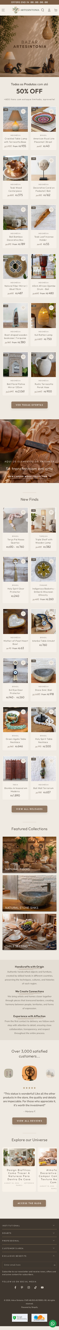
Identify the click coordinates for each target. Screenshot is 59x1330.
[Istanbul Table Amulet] (43, 621)
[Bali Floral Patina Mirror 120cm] (15, 365)
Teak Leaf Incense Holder (44, 238)
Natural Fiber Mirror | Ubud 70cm (16, 287)
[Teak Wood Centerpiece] (15, 168)
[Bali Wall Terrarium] (43, 769)
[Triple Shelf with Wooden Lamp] (43, 520)
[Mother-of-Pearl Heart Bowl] (15, 621)
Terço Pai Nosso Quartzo (15, 541)
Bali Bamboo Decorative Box (15, 238)
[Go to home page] (25, 10)
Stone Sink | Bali (43, 690)
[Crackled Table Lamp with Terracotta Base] (15, 119)
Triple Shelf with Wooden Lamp (44, 541)
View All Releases (29, 809)
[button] (42, 10)
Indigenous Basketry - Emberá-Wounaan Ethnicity (43, 592)
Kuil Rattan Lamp (44, 334)
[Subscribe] (55, 1269)
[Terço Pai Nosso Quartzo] (15, 520)
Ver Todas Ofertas (29, 405)
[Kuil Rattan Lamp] (43, 315)
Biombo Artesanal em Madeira (15, 790)
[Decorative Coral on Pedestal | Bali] (43, 168)
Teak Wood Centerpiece (15, 189)
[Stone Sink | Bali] (43, 670)
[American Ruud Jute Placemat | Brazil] (43, 119)
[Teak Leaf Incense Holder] (43, 217)
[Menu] (3, 10)
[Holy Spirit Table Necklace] (43, 719)
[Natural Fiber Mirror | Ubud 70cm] (15, 266)
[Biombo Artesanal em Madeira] (15, 769)
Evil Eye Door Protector (16, 692)
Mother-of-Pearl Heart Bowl (16, 642)
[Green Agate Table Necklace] (15, 719)
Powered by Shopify (29, 1311)
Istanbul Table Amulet (43, 640)
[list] (30, 999)
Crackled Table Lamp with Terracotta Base (15, 140)
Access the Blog (30, 1207)
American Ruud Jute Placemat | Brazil (44, 140)
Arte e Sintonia (17, 1304)
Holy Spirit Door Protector (16, 590)
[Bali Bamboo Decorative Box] (15, 217)
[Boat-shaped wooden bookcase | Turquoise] (15, 315)
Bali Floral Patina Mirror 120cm (16, 386)
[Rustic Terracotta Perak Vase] (43, 365)
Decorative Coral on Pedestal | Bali (44, 189)
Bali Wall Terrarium (43, 788)
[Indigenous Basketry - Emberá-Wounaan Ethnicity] (43, 569)
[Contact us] (52, 1323)
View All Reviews (29, 1124)
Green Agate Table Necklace (16, 741)
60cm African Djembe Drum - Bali (44, 287)
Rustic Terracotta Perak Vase (44, 386)
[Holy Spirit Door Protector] (15, 569)
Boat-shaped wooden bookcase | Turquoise (15, 336)
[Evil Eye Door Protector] (15, 670)
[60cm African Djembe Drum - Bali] (43, 266)
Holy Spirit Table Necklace (44, 741)
